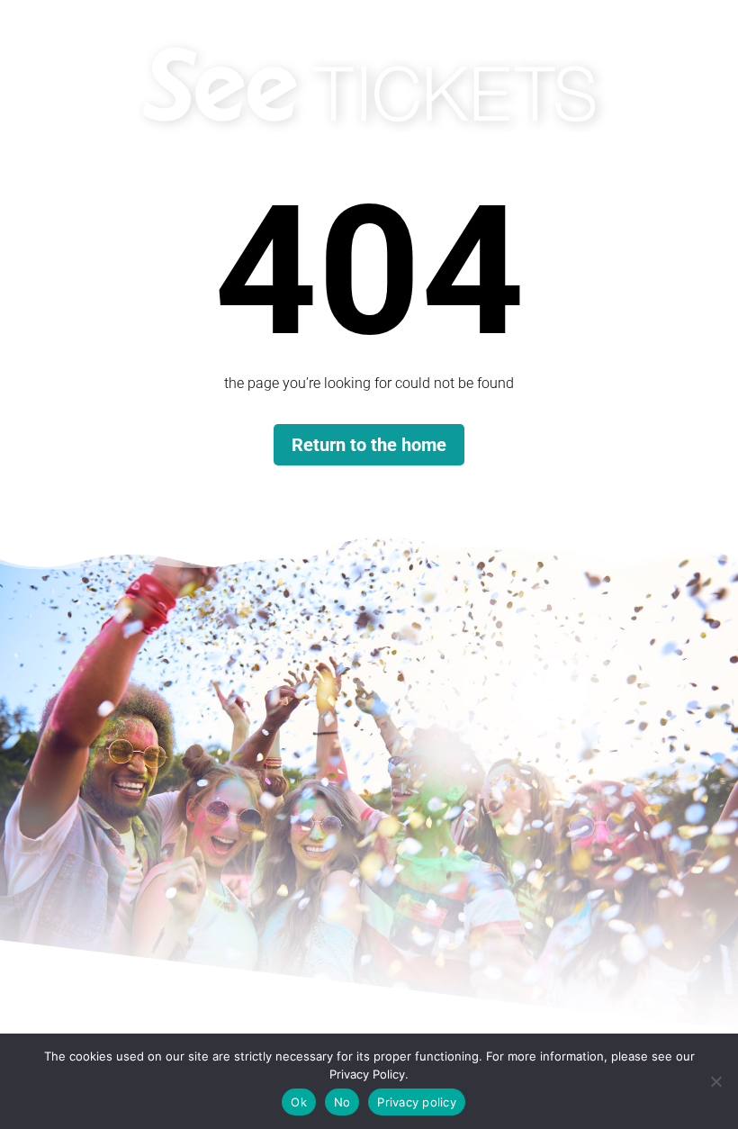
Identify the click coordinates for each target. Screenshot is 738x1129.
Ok (299, 1102)
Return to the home (369, 445)
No (342, 1102)
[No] (715, 1081)
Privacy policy (416, 1102)
